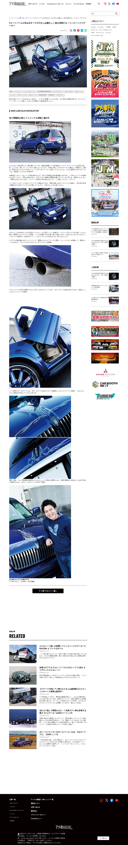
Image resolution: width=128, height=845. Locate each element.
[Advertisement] (48, 610)
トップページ (13, 18)
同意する (103, 838)
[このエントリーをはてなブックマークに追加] (82, 30)
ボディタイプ (29, 18)
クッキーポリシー (30, 838)
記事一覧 (21, 18)
